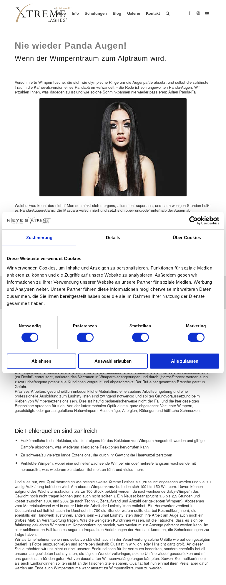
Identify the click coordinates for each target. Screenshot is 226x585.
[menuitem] (61, 13)
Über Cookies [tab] (187, 237)
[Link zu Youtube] (206, 13)
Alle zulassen (184, 361)
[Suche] (167, 13)
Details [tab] (113, 237)
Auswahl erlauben (113, 361)
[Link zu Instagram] (198, 13)
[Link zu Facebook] (189, 13)
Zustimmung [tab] (39, 237)
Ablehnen (41, 361)
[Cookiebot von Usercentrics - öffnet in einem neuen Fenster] (193, 220)
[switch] (85, 337)
